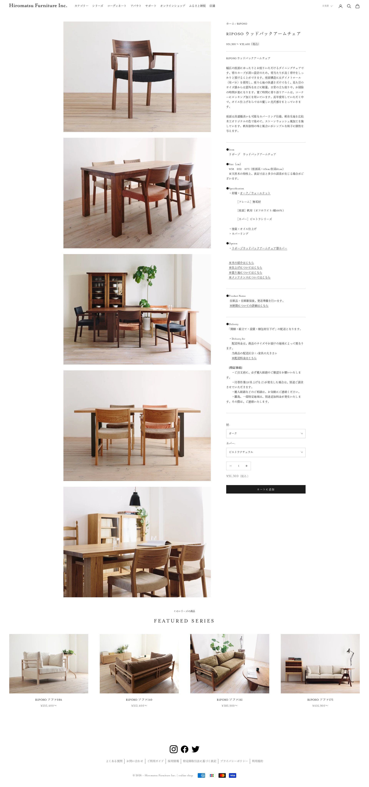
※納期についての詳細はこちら (249, 305)
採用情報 (173, 761)
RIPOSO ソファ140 (139, 699)
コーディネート (117, 5)
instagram (174, 749)
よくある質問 (114, 761)
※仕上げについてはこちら (245, 267)
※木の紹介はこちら (241, 262)
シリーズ (97, 5)
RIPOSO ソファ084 (48, 699)
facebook (185, 749)
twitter (195, 749)
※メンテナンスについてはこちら (249, 277)
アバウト (136, 5)
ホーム (230, 23)
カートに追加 (266, 489)
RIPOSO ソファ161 (230, 699)
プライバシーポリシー (234, 761)
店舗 (212, 5)
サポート (150, 5)
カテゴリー (81, 5)
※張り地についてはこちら (245, 272)
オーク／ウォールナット (255, 193)
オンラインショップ (172, 5)
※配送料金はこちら (244, 358)
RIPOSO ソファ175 (320, 699)
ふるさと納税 (197, 5)
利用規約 (257, 761)
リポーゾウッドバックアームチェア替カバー (259, 248)
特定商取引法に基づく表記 (199, 761)
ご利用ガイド (155, 761)
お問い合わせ (134, 761)
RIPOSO (242, 23)
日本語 (325, 6)
